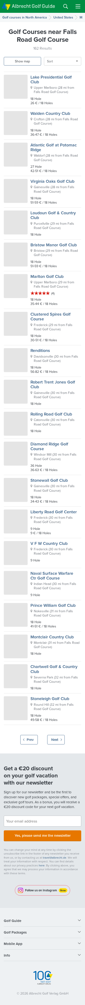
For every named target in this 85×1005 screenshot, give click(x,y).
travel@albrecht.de (54, 857)
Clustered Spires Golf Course (50, 316)
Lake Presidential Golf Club (51, 79)
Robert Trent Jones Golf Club (52, 384)
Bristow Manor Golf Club (53, 245)
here (42, 865)
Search (66, 6)
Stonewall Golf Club (49, 480)
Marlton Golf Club (47, 276)
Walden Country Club (50, 113)
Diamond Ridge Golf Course (49, 446)
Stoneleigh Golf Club (49, 698)
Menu (78, 6)
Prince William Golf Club (53, 605)
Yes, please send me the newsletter (43, 835)
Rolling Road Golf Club (51, 414)
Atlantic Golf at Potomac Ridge (53, 147)
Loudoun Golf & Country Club (53, 215)
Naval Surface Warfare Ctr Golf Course (51, 575)
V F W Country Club (49, 543)
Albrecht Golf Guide (33, 6)
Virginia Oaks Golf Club (52, 181)
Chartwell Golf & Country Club (53, 669)
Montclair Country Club (52, 637)
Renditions (40, 350)
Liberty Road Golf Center (53, 512)
